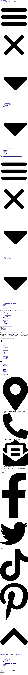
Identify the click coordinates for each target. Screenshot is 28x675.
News (4, 152)
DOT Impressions (10, 470)
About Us (5, 345)
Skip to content (3, 0)
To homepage (3, 329)
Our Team (7, 103)
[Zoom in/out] (4, 673)
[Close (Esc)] (0, 673)
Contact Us (5, 153)
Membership (5, 365)
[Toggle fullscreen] (3, 673)
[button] (14, 30)
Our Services (5, 105)
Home (4, 343)
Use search (2, 330)
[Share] (1, 673)
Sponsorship (5, 150)
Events (4, 151)
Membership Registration (10, 148)
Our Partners (8, 104)
